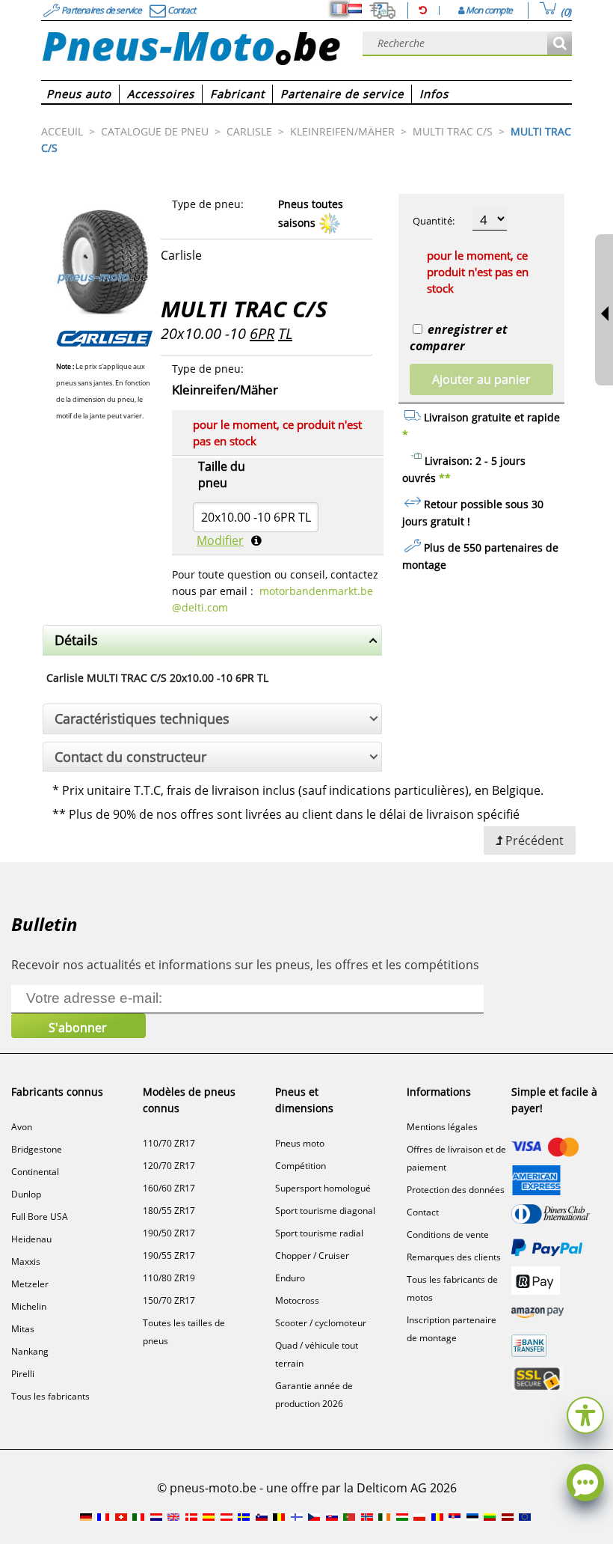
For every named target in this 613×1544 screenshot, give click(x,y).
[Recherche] (559, 43)
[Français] (339, 9)
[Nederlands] (355, 9)
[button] (585, 1413)
